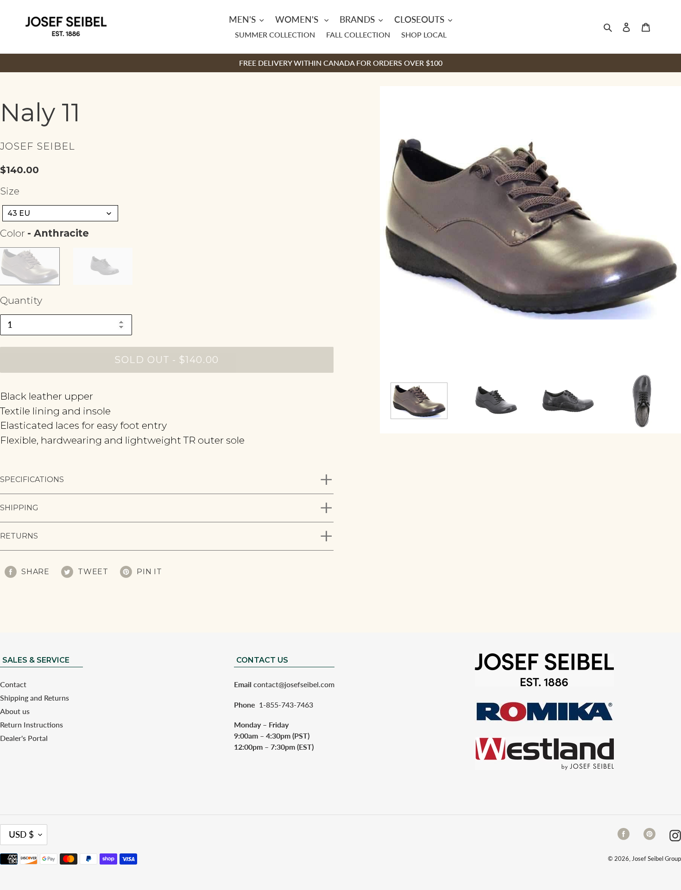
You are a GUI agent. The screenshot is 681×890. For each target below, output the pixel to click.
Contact (13, 684)
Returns (19, 536)
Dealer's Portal (24, 737)
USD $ (21, 834)
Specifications (32, 479)
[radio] (29, 266)
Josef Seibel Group (656, 858)
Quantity (21, 300)
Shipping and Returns (34, 697)
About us (15, 711)
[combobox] (60, 213)
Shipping (19, 507)
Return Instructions (31, 724)
